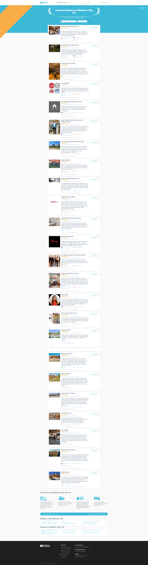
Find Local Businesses (66, 548)
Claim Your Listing (65, 553)
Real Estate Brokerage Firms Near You (49, 521)
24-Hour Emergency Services (69, 21)
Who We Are (63, 555)
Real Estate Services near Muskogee (49, 523)
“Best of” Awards (65, 554)
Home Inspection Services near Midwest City (91, 530)
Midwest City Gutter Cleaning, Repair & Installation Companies (49, 533)
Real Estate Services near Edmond (69, 523)
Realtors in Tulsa (65, 521)
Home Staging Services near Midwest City (91, 532)
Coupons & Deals (83, 21)
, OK (62, 527)
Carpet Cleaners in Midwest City (69, 532)
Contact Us (63, 557)
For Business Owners (65, 551)
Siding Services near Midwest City (69, 530)
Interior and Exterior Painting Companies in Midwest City (50, 531)
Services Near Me (65, 550)
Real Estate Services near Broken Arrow (90, 521)
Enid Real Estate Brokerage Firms (89, 523)
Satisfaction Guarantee (66, 547)
